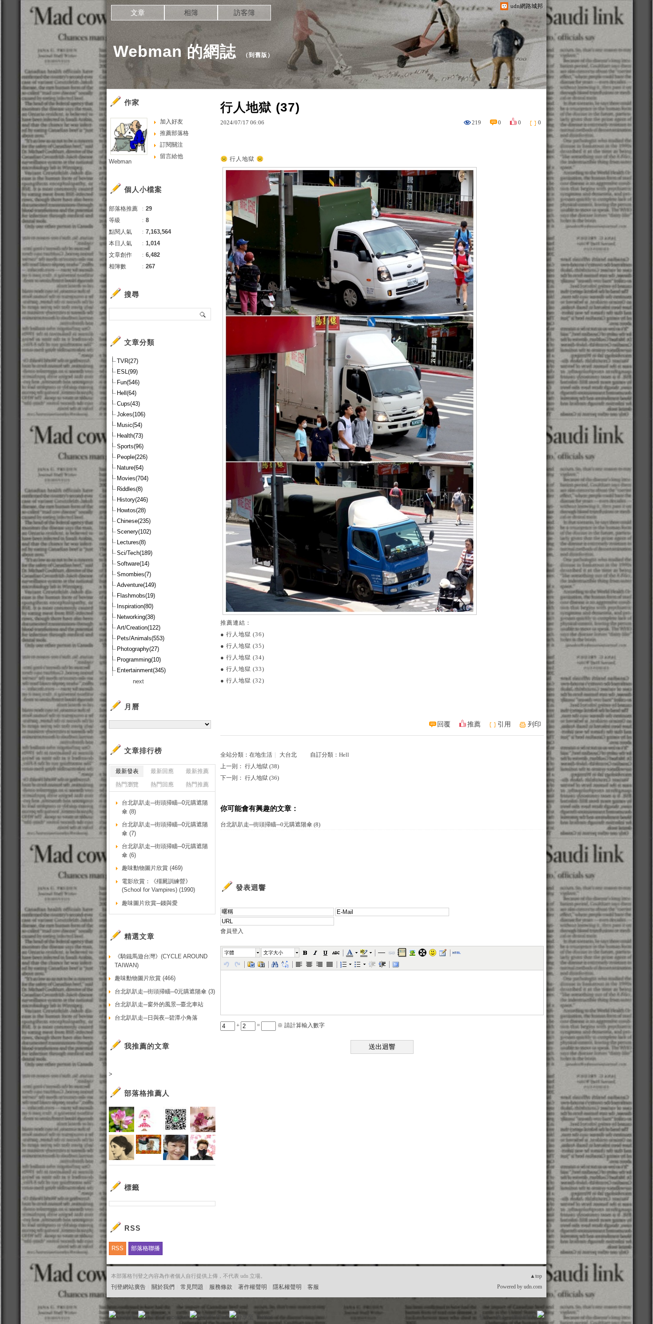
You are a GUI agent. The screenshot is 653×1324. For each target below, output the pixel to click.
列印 (534, 724)
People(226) (132, 457)
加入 (500, 1317)
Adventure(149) (136, 585)
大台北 (288, 754)
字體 (229, 952)
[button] (241, 952)
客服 (313, 1287)
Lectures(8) (131, 542)
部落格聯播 (145, 1248)
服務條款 (220, 1287)
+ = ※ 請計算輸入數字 (280, 1025)
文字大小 (273, 952)
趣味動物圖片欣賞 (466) (145, 978)
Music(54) (129, 425)
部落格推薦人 (147, 1093)
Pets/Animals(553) (140, 638)
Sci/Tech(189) (134, 553)
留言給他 (171, 156)
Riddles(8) (130, 489)
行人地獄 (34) (245, 657)
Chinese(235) (134, 521)
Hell (344, 754)
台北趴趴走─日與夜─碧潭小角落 (156, 1017)
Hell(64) (126, 393)
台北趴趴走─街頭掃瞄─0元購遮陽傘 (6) (165, 850)
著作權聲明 (252, 1287)
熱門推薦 (197, 784)
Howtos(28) (131, 510)
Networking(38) (136, 617)
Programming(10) (139, 659)
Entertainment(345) (141, 670)
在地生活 (260, 754)
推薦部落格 (174, 133)
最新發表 (127, 771)
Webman (120, 161)
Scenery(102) (134, 531)
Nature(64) (130, 467)
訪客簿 (244, 12)
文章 (138, 12)
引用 (504, 724)
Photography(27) (138, 649)
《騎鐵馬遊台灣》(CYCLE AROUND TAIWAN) (161, 961)
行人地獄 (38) (262, 766)
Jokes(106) (131, 414)
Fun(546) (128, 382)
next (138, 681)
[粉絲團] (112, 1314)
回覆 (443, 724)
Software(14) (133, 563)
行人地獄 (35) (245, 645)
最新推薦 (197, 771)
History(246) (132, 499)
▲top (536, 1276)
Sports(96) (130, 446)
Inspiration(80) (135, 606)
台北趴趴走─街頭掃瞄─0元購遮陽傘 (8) (270, 824)
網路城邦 (522, 1317)
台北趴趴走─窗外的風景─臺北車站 (159, 1004)
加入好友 (171, 121)
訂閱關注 (171, 144)
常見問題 (191, 1287)
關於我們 (163, 1287)
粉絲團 (126, 1317)
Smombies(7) (134, 574)
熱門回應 (162, 784)
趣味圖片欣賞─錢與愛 (150, 903)
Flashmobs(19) (136, 595)
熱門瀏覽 (127, 784)
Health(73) (130, 435)
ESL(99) (127, 371)
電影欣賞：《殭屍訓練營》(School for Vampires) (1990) (158, 885)
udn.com (533, 1287)
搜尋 (203, 314)
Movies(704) (132, 478)
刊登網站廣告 (128, 1287)
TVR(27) (127, 361)
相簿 (191, 12)
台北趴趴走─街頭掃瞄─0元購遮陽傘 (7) (165, 829)
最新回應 (162, 771)
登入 (484, 1317)
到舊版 (258, 55)
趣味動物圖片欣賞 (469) (152, 868)
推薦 (474, 724)
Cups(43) (128, 403)
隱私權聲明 (287, 1287)
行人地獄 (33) (245, 669)
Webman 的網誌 (174, 51)
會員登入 (231, 931)
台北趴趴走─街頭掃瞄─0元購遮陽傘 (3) (165, 991)
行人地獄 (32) (245, 680)
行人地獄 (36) (245, 634)
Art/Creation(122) (138, 627)
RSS (117, 1248)
